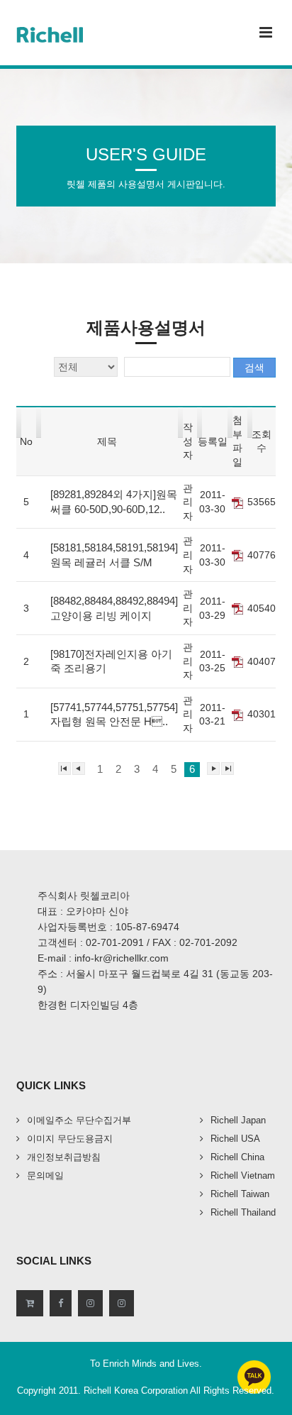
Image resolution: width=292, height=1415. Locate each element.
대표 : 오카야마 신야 (83, 911)
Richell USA (235, 1138)
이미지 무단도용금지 (70, 1138)
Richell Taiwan (239, 1194)
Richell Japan (238, 1120)
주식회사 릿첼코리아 (84, 895)
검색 (254, 367)
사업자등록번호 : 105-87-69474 (108, 926)
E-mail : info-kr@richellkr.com (103, 958)
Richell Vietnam (242, 1175)
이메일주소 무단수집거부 (79, 1120)
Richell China (237, 1157)
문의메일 (45, 1175)
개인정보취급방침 (64, 1157)
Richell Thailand (243, 1212)
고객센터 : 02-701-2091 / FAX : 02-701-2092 (137, 942)
